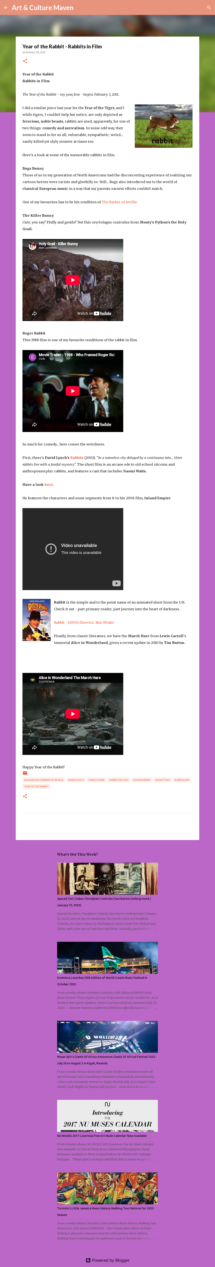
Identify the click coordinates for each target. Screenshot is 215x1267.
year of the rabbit (36, 786)
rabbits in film (118, 779)
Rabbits (77, 458)
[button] (25, 61)
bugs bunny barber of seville (43, 779)
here (49, 484)
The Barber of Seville (119, 202)
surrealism (181, 779)
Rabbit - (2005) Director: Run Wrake (84, 622)
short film (162, 779)
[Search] (79, 8)
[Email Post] (25, 774)
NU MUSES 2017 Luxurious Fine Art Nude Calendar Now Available (102, 1136)
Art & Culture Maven (42, 7)
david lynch (76, 779)
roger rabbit (142, 779)
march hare (97, 779)
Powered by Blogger (110, 1260)
